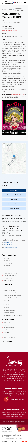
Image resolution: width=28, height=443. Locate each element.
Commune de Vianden (11, 273)
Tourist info (7, 265)
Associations (7, 345)
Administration (8, 319)
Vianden (5, 270)
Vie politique (7, 285)
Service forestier (9, 312)
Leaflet (8, 173)
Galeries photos (8, 278)
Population (7, 322)
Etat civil (6, 325)
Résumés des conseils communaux (15, 298)
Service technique (14, 204)
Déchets (6, 307)
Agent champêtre (9, 337)
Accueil (4, 9)
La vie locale (7, 342)
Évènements (8, 263)
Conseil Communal (10, 293)
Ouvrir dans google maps (9, 30)
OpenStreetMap (14, 173)
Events (10, 9)
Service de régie (14, 208)
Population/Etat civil (14, 195)
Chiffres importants (10, 275)
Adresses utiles (8, 280)
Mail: (9, 247)
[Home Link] (14, 361)
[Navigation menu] (25, 2)
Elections (6, 300)
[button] (17, 2)
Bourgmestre (8, 288)
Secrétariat (14, 190)
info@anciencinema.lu (18, 94)
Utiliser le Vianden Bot (16, 399)
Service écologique (9, 310)
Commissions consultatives (12, 295)
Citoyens (5, 304)
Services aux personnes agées (13, 315)
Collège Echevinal (9, 290)
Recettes (14, 199)
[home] (6, 2)
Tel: (7, 242)
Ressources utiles (9, 255)
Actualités (7, 258)
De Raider (7, 260)
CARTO (24, 173)
